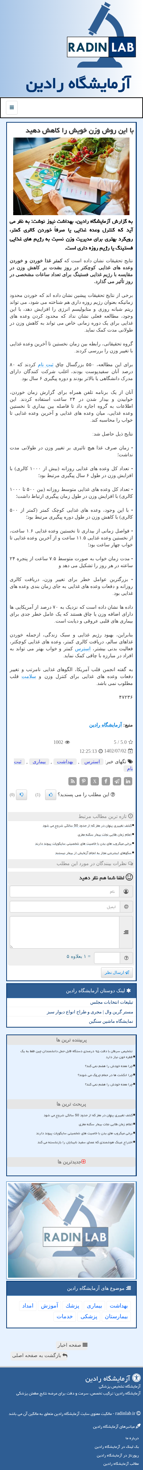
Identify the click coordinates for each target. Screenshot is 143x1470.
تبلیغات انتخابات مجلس (111, 1002)
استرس (83, 648)
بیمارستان (116, 1316)
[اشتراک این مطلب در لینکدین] (128, 780)
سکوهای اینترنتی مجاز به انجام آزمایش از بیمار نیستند (93, 853)
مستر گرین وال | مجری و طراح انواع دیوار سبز (90, 1011)
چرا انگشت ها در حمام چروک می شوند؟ (105, 1075)
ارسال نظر (115, 972)
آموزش (49, 1306)
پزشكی (89, 1316)
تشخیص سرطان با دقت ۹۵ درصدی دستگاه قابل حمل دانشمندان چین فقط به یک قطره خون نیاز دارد (76, 1054)
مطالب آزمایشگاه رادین (121, 1463)
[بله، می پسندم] (50, 795)
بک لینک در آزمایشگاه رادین (117, 1446)
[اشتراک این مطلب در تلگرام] (117, 780)
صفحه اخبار (70, 1345)
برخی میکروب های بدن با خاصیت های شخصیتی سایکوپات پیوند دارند (83, 843)
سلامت (29, 676)
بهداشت (65, 761)
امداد (27, 1306)
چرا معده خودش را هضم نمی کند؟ (109, 1066)
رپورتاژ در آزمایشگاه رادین (118, 1455)
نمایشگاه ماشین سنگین (111, 1021)
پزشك (72, 1306)
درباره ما (132, 1438)
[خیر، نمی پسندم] (21, 795)
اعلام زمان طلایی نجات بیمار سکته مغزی (105, 834)
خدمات (65, 1316)
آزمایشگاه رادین (78, 83)
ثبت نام (45, 364)
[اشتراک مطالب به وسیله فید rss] (72, 780)
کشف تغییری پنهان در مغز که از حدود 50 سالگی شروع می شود (87, 825)
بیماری (39, 761)
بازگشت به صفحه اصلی (37, 1355)
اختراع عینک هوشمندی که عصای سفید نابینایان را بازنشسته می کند (85, 1142)
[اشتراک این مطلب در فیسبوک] (106, 780)
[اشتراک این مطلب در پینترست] (84, 780)
